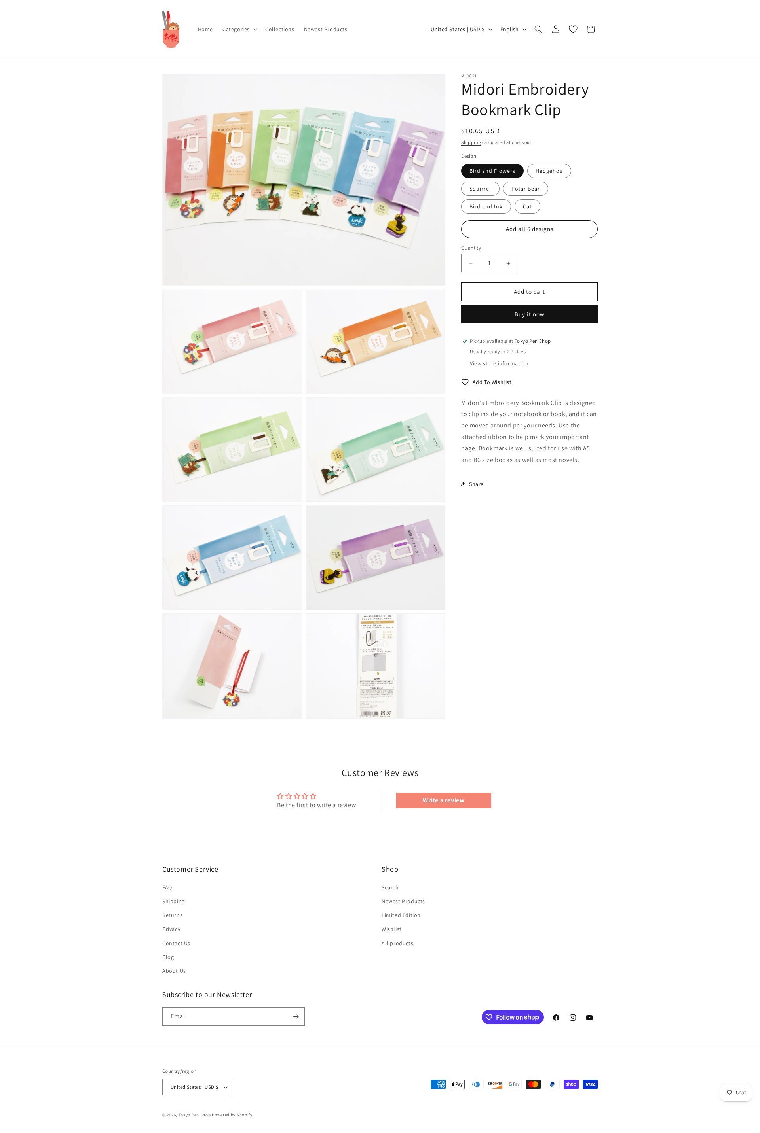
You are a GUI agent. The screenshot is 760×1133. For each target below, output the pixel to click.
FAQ (167, 887)
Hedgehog (549, 170)
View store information (499, 363)
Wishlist (392, 929)
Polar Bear (525, 188)
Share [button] (476, 484)
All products (397, 943)
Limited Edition (401, 915)
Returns (172, 915)
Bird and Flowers (492, 170)
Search (390, 887)
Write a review (443, 800)
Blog (168, 957)
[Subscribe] (295, 1016)
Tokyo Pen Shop (195, 1115)
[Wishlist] (573, 29)
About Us (174, 970)
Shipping (471, 142)
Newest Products (403, 901)
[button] (239, 29)
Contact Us (176, 943)
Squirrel (480, 188)
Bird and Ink (486, 206)
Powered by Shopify (232, 1115)
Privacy (171, 929)
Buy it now (530, 314)
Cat (527, 206)
